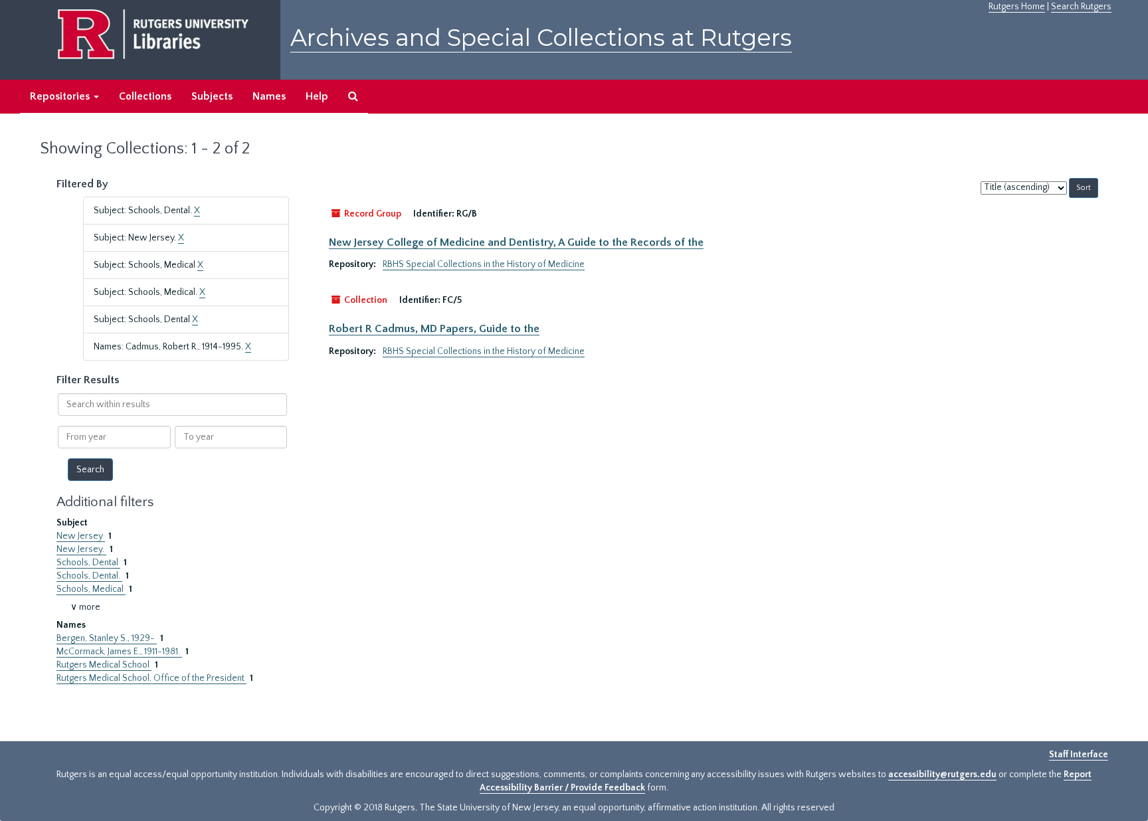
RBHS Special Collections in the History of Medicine (484, 264)
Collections (145, 96)
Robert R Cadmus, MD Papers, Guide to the (434, 329)
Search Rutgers (1081, 6)
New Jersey (80, 536)
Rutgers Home (1017, 6)
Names (269, 96)
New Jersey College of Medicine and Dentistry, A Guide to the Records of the (516, 242)
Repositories (61, 96)
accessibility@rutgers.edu (942, 774)
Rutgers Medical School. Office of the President (151, 678)
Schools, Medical (91, 589)
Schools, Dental (88, 562)
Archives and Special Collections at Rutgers (541, 37)
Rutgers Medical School (103, 665)
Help (317, 96)
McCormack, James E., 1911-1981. (119, 651)
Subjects (212, 96)
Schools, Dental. (89, 576)
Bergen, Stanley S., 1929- (106, 638)
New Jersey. (81, 549)
